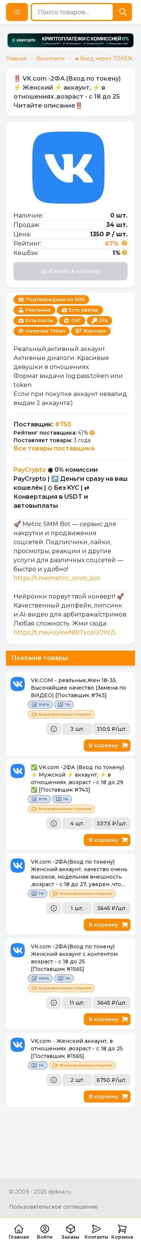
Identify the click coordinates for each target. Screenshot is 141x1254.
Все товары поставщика (54, 448)
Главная (16, 58)
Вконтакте (50, 58)
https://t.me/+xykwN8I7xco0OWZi (64, 632)
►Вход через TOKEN (103, 58)
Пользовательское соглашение (53, 1206)
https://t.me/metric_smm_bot (57, 578)
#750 (63, 424)
